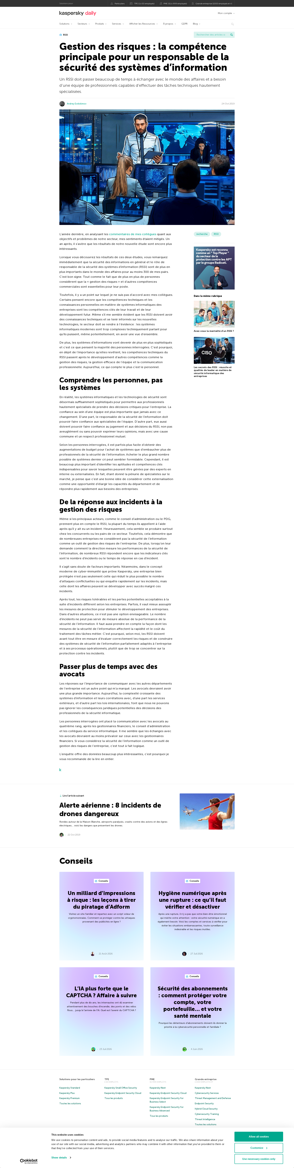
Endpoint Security (204, 1103)
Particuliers (120, 3)
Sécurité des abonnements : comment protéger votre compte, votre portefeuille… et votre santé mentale (193, 1002)
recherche (202, 234)
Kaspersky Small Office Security (120, 1088)
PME (152, 1079)
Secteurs (82, 23)
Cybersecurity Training (207, 1114)
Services (116, 23)
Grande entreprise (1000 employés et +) (213, 3)
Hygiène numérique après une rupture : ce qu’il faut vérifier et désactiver (192, 900)
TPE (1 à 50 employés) (144, 3)
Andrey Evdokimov (76, 103)
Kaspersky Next (158, 1088)
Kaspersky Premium (69, 1098)
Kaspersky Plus (67, 1093)
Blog (195, 23)
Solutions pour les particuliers (77, 1079)
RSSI (65, 35)
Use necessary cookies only (258, 1158)
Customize (256, 1147)
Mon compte (225, 13)
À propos (168, 23)
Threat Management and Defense (213, 1098)
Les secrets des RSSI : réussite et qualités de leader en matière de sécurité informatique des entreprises (213, 372)
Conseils (103, 881)
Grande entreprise (205, 1079)
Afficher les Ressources (142, 23)
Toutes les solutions (70, 1103)
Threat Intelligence (205, 1119)
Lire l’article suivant (73, 795)
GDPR (184, 23)
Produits (99, 23)
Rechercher (231, 35)
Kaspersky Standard (69, 1088)
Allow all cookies (259, 1136)
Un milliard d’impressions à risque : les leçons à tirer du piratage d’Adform (101, 900)
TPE (106, 1079)
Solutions (64, 23)
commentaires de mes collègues (132, 234)
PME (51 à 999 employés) (175, 3)
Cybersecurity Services (207, 1093)
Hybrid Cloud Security (206, 1109)
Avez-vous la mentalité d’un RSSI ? (214, 331)
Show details (59, 1157)
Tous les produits (113, 1098)
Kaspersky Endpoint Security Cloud (122, 1093)
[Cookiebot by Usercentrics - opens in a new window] (29, 1161)
